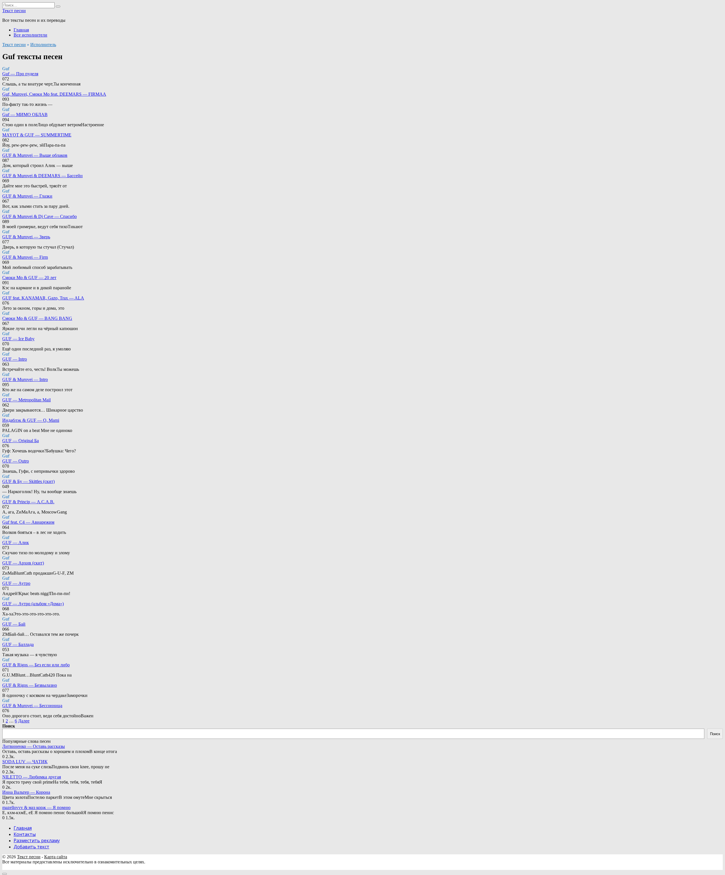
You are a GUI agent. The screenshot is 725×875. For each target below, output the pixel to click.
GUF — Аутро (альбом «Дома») (33, 603)
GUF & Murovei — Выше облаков (34, 155)
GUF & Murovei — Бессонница (32, 705)
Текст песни (14, 10)
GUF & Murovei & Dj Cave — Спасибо (39, 216)
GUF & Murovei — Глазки (27, 196)
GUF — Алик (15, 542)
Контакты (25, 834)
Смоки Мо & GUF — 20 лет (29, 277)
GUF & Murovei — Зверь (26, 236)
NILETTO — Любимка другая (31, 777)
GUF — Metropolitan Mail (26, 399)
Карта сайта (55, 856)
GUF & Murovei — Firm (25, 257)
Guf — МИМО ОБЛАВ (25, 114)
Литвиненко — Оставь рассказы (33, 746)
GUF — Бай (13, 624)
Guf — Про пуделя (20, 73)
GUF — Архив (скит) (23, 562)
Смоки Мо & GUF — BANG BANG (37, 318)
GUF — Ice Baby (18, 338)
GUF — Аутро (16, 583)
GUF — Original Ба (20, 440)
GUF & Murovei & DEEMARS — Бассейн (42, 175)
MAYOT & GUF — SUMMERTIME (36, 134)
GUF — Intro (14, 359)
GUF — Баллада (18, 644)
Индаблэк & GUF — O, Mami (30, 420)
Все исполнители (30, 35)
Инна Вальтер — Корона (26, 792)
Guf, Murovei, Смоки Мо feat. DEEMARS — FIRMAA (54, 94)
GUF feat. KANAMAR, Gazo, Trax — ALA (43, 298)
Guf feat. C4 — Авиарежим (28, 522)
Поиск (8, 726)
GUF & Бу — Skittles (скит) (28, 481)
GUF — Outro (15, 461)
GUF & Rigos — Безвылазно (29, 685)
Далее (23, 720)
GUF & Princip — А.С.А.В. (28, 501)
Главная (21, 29)
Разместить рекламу (37, 840)
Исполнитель (43, 44)
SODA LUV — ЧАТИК (25, 761)
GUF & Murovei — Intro (25, 379)
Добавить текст (31, 847)
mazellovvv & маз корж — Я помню (36, 807)
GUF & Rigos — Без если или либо (36, 664)
